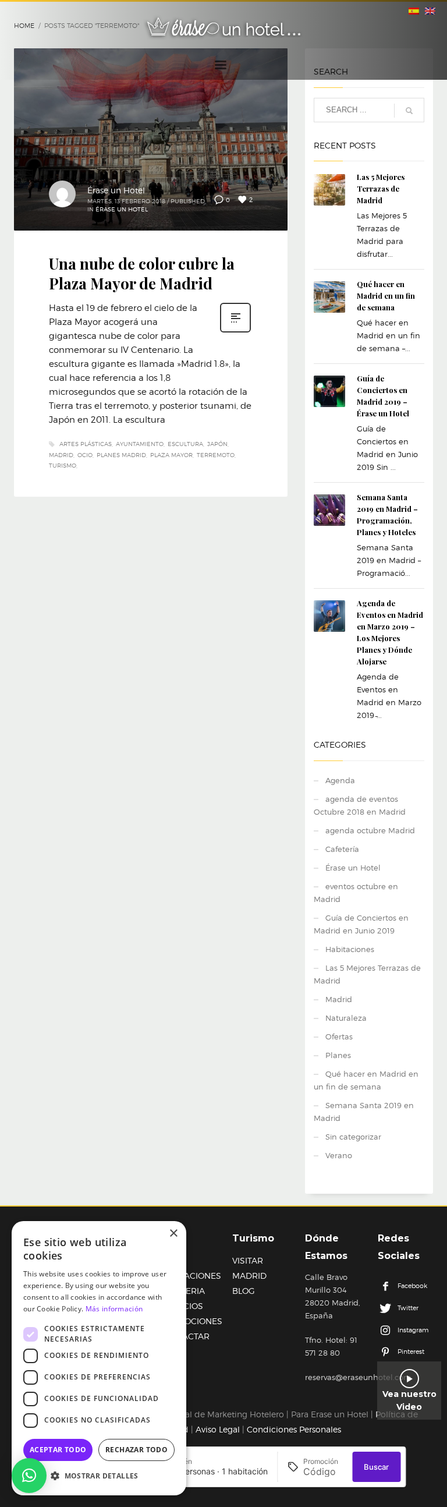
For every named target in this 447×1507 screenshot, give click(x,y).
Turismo (62, 465)
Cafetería (342, 849)
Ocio (85, 454)
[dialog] (99, 1358)
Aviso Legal (218, 1429)
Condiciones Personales (294, 1429)
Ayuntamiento (140, 443)
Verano (338, 1155)
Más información (114, 1309)
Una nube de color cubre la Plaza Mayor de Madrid (142, 273)
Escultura (185, 443)
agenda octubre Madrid (370, 830)
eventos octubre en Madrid (356, 893)
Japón (217, 443)
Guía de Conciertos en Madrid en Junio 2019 (361, 924)
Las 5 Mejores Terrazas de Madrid (381, 188)
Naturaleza (346, 1018)
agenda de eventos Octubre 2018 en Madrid (360, 805)
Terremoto (216, 454)
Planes (338, 1055)
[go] (409, 110)
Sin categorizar (353, 1136)
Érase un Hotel (116, 190)
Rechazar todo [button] (136, 1450)
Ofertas (339, 1036)
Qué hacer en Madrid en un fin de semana (386, 295)
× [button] (173, 1233)
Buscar (376, 1466)
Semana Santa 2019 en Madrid (364, 1112)
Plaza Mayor (171, 454)
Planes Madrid (121, 454)
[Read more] (235, 331)
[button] (29, 1475)
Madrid (61, 454)
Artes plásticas (85, 443)
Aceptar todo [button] (58, 1450)
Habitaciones (349, 949)
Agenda (340, 780)
